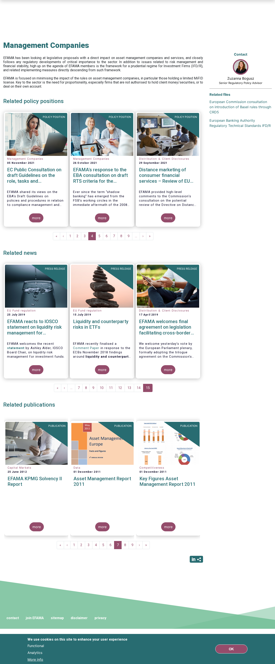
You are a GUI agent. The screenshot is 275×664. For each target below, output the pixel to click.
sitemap (57, 618)
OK (231, 649)
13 (130, 388)
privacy (100, 618)
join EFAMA (35, 618)
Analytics (35, 652)
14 (140, 388)
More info (35, 659)
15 (149, 389)
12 (121, 388)
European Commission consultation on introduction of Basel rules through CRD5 (240, 107)
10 (103, 388)
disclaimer (79, 618)
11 (112, 388)
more (36, 218)
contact (12, 618)
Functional (36, 645)
